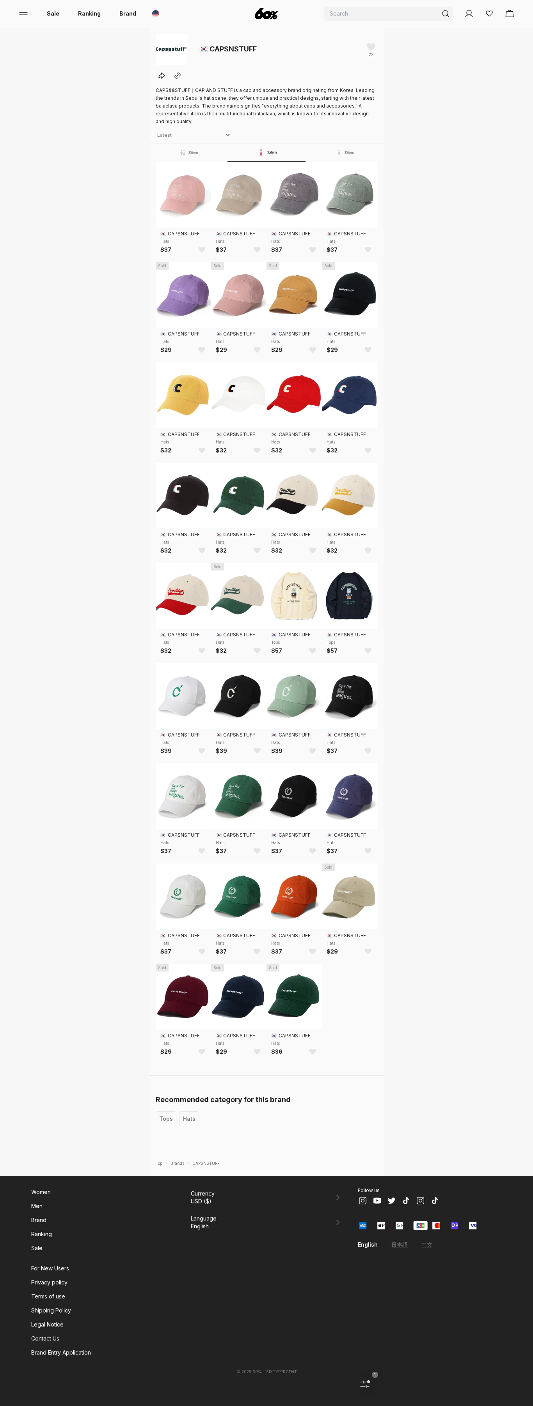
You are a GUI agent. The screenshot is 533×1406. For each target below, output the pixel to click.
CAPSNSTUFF (206, 1163)
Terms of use (48, 1296)
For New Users (50, 1268)
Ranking (89, 13)
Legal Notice (47, 1324)
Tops (166, 1118)
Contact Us (45, 1338)
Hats (189, 1118)
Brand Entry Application (61, 1352)
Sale (53, 13)
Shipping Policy (51, 1310)
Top (159, 1163)
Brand (127, 13)
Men (37, 1206)
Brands (177, 1163)
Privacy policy (49, 1282)
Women (41, 1192)
